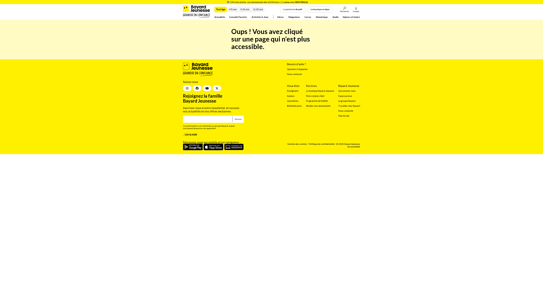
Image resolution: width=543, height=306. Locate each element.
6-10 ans (245, 9)
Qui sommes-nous (347, 90)
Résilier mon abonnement (318, 105)
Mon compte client (315, 95)
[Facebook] (197, 88)
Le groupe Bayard (346, 100)
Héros (280, 17)
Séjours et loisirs (351, 17)
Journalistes (293, 100)
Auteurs (291, 95)
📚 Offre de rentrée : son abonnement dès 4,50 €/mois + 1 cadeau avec (267, 2)
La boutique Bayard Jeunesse (320, 90)
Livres (308, 17)
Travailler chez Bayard (349, 105)
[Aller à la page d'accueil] (196, 17)
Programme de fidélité (317, 100)
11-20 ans (258, 9)
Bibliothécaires (294, 105)
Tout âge (220, 9)
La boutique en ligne (320, 9)
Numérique (322, 17)
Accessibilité (353, 146)
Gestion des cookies (297, 144)
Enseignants (293, 90)
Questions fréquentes (297, 69)
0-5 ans (233, 9)
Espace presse (345, 95)
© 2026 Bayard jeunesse (348, 144)
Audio (335, 17)
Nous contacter (294, 74)
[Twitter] (217, 88)
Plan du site (343, 115)
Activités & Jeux (260, 17)
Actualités (219, 17)
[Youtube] (207, 88)
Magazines (294, 17)
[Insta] (187, 88)
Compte (356, 11)
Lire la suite (191, 134)
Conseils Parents (238, 17)
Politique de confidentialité (322, 144)
